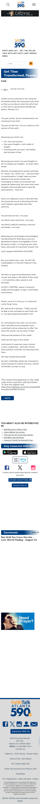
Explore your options (19, 480)
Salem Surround (24, 779)
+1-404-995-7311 (23, 746)
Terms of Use (15, 759)
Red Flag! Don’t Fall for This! (15, 429)
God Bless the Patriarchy (14, 437)
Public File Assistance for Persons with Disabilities (20, 771)
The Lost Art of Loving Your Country (18, 435)
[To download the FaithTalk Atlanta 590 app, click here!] (10, 452)
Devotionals (11, 532)
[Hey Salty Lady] (20, 13)
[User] (26, 725)
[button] (31, 63)
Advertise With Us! (20, 485)
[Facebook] (7, 467)
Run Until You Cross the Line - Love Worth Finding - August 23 (19, 538)
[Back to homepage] (21, 4)
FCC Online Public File (20, 764)
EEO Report (26, 759)
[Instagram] (33, 467)
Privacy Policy (32, 754)
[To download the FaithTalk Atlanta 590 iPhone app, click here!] (29, 452)
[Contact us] (33, 724)
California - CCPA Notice (15, 754)
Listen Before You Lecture (14, 432)
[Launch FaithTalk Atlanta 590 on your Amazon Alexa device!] (20, 459)
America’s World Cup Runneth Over (18, 440)
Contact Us (20, 749)
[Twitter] (20, 467)
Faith (3, 81)
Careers (35, 779)
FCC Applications (9, 779)
